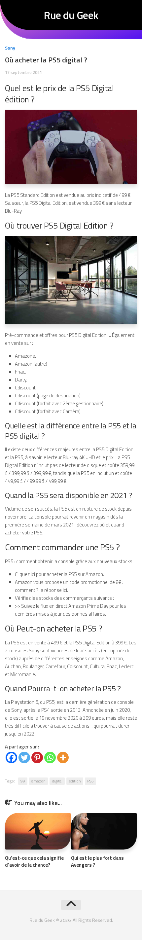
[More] (63, 757)
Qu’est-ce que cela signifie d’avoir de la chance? (34, 861)
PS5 (90, 781)
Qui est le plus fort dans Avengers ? (97, 861)
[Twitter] (24, 757)
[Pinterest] (37, 757)
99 (22, 781)
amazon (38, 781)
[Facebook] (11, 757)
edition (75, 781)
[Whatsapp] (50, 757)
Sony (10, 47)
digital (57, 781)
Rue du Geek (71, 15)
